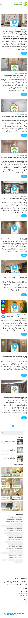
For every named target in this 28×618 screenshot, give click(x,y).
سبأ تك (14, 615)
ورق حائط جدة (5, 559)
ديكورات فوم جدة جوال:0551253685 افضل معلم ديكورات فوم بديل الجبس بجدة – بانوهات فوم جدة (15, 76)
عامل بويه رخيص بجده (19, 539)
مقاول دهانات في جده (18, 553)
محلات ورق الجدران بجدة (8, 541)
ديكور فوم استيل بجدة (19, 535)
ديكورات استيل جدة (17, 235)
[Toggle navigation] (1, 4)
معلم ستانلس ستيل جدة (18, 548)
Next (7, 426)
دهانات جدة (19, 114)
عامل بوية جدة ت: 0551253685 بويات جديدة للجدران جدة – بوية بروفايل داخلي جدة (8, 450)
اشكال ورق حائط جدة (19, 519)
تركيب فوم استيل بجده (10, 528)
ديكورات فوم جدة (18, 73)
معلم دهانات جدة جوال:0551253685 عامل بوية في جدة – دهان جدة (14, 158)
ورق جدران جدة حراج (19, 559)
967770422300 (9, 615)
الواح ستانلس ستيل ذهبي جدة (10, 521)
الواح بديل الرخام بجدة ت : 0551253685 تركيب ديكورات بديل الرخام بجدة (14, 199)
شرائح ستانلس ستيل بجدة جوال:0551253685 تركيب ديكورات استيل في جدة (15, 397)
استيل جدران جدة (19, 517)
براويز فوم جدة (11, 526)
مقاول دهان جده (4, 553)
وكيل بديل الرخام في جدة (18, 562)
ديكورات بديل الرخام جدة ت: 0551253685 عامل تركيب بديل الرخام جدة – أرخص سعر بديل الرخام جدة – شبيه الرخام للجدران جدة (15, 33)
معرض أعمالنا (24, 601)
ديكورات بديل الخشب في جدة (9, 532)
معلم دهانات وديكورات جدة (9, 613)
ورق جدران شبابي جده (11, 559)
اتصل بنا (25, 604)
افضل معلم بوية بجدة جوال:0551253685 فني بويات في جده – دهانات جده (14, 117)
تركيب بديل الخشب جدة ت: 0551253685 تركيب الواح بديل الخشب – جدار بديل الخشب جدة (9, 458)
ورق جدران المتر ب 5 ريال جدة (13, 555)
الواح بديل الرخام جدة (19, 521)
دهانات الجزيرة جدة (19, 530)
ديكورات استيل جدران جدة (18, 532)
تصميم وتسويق (19, 615)
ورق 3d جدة (20, 555)
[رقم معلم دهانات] (3, 301)
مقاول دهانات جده (12, 550)
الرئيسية (25, 599)
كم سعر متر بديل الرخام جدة (18, 541)
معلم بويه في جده (12, 546)
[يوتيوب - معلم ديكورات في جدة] (3, 309)
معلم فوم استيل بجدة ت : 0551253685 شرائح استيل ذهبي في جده (15, 278)
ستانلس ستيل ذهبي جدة (18, 537)
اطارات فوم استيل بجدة (10, 519)
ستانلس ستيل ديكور (11, 535)
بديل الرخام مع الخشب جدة (18, 526)
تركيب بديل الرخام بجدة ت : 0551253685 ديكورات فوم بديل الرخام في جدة (15, 356)
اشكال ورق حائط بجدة (12, 517)
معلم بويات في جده (19, 546)
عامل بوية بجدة (11, 537)
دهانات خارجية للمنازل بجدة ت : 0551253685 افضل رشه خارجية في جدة (14, 317)
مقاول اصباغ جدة (19, 550)
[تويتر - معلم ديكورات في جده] (3, 316)
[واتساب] (3, 305)
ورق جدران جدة (11, 557)
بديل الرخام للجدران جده (12, 523)
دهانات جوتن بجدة (12, 530)
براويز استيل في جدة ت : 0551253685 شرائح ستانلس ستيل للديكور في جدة (14, 238)
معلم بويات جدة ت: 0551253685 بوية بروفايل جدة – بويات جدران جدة (8, 442)
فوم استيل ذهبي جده (11, 539)
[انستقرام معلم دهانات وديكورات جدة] (3, 312)
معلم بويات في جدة (11, 544)
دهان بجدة (6, 530)
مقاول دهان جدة (11, 553)
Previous (19, 426)
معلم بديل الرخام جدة (19, 544)
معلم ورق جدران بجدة (10, 548)
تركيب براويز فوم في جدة (18, 528)
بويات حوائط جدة (4, 526)
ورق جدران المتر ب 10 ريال (18, 557)
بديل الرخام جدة (17, 29)
